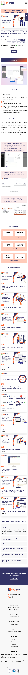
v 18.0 (13, 40)
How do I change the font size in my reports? (12, 526)
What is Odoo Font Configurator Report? (11, 561)
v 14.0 (13, 42)
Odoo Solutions (14, 605)
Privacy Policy (14, 624)
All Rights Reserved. (21, 667)
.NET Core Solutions (14, 610)
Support (14, 629)
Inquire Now (14, 578)
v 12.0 (23, 42)
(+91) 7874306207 (15, 597)
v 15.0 (9, 42)
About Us (14, 639)
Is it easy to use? (7, 544)
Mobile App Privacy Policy (14, 631)
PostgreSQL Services (14, 616)
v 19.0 (9, 40)
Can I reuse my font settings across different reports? (12, 549)
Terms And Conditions (14, 627)
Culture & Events (14, 646)
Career (14, 644)
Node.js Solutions (14, 614)
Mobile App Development (14, 612)
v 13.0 (18, 42)
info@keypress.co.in (15, 594)
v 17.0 (18, 40)
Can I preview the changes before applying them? (12, 538)
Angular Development (14, 607)
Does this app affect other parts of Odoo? (12, 555)
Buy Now (14, 51)
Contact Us (14, 642)
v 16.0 (23, 40)
